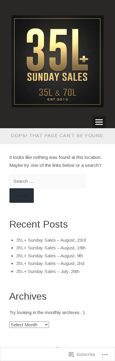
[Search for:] (47, 181)
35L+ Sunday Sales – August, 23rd (51, 240)
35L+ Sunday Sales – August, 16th (51, 247)
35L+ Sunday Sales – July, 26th (47, 271)
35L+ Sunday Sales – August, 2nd (50, 263)
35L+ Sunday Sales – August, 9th (49, 255)
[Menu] (99, 122)
